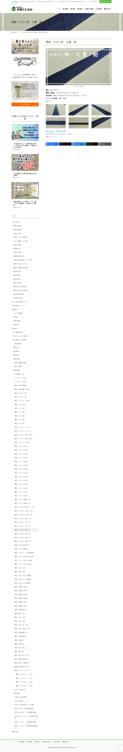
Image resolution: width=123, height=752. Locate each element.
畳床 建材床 (18, 366)
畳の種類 (14, 309)
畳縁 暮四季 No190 (21, 594)
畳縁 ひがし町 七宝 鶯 (22, 526)
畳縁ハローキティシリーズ (22, 670)
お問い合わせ (106, 1)
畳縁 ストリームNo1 (21, 446)
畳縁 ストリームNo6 (21, 492)
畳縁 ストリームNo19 (21, 476)
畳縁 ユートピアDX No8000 (24, 560)
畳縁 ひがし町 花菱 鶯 (22, 541)
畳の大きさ (16, 347)
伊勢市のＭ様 (17, 245)
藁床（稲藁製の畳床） (21, 362)
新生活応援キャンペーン (19, 305)
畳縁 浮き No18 (20, 621)
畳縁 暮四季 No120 (21, 587)
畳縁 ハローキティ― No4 (24, 685)
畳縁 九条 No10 (20, 568)
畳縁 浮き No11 (20, 617)
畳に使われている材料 (19, 340)
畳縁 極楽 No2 (20, 613)
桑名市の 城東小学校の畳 (20, 267)
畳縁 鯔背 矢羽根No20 (22, 663)
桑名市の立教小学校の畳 (20, 290)
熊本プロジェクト (51, 136)
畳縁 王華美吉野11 (20, 636)
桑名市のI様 (16, 275)
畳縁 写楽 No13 (20, 571)
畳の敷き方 (16, 351)
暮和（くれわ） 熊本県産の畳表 (24, 708)
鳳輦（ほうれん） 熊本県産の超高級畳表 (26, 727)
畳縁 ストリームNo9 (21, 495)
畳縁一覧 (49, 101)
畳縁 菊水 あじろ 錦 (22, 655)
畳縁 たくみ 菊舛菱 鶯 (22, 503)
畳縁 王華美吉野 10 (21, 632)
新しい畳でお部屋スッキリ (19, 301)
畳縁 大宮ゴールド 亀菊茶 (23, 575)
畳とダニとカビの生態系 (20, 336)
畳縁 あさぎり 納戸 (21, 393)
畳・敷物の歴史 (17, 332)
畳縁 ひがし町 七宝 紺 (22, 518)
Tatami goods (16, 222)
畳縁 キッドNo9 (20, 423)
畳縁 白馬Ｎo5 (19, 644)
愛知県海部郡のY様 (18, 256)
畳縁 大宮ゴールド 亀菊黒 (23, 579)
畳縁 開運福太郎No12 (21, 659)
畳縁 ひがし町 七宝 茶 (22, 522)
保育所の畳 (16, 248)
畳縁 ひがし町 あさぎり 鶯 (23, 514)
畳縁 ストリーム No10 (22, 442)
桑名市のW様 (17, 283)
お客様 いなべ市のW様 (20, 237)
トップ (14, 216)
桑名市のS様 (17, 279)
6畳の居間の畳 (17, 229)
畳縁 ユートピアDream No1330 (24, 556)
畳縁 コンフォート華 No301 (23, 435)
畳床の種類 (16, 359)
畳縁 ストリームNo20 (21, 484)
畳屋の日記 (15, 731)
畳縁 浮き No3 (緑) (21, 625)
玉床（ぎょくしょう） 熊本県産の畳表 (26, 717)
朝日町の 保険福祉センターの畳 (22, 260)
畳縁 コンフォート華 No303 (23, 438)
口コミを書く (25, 104)
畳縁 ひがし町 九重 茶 (22, 533)
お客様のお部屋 (16, 225)
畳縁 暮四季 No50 (21, 602)
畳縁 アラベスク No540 (22, 400)
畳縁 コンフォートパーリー (23, 427)
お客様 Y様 (17, 233)
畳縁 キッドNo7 (20, 416)
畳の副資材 (18, 343)
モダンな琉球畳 (17, 313)
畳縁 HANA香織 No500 (22, 389)
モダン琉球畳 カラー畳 (20, 241)
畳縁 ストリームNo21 (21, 488)
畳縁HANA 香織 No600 (21, 666)
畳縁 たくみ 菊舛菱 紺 (22, 499)
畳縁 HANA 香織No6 (21, 385)
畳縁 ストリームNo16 (21, 465)
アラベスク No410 (20, 378)
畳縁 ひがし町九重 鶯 (22, 545)
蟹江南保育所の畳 (18, 294)
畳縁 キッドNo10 (20, 404)
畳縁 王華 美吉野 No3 (22, 628)
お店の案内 (57, 741)
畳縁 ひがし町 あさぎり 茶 (24, 507)
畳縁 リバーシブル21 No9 (23, 564)
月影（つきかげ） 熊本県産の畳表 (25, 712)
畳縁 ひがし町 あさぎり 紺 (23, 511)
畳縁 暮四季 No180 (21, 590)
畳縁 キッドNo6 (20, 412)
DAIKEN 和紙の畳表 (21, 697)
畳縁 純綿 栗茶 (20, 647)
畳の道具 (15, 355)
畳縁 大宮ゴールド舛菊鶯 (22, 583)
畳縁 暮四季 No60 (21, 606)
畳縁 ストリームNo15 (21, 461)
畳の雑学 (14, 328)
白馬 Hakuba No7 (20, 689)
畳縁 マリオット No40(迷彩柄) (24, 552)
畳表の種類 (16, 693)
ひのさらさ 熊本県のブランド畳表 (24, 704)
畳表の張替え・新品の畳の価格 (56, 131)
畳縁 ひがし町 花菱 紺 (22, 537)
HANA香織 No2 (19, 374)
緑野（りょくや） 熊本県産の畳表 (25, 722)
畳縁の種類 (16, 370)
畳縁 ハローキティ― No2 (24, 678)
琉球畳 (15, 317)
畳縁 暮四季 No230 (21, 598)
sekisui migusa (19, 701)
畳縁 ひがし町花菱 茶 (22, 549)
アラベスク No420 (20, 381)
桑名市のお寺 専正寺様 (19, 286)
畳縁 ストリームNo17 (21, 469)
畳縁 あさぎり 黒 (20, 397)
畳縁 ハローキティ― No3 (24, 682)
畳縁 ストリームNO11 (21, 450)
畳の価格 (29, 741)
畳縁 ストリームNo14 (21, 457)
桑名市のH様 (17, 271)
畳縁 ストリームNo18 (21, 473)
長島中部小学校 (17, 298)
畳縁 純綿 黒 (19, 651)
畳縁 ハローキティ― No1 (24, 674)
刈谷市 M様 (17, 252)
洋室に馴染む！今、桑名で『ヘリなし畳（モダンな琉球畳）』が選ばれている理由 (24, 203)
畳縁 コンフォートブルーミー (23, 431)
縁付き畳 (15, 324)
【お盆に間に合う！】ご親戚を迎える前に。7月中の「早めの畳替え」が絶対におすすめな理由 (25, 145)
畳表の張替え (17, 321)
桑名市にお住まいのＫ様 (20, 263)
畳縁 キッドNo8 (20, 419)
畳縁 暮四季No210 (20, 609)
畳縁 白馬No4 (19, 640)
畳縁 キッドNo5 (20, 408)
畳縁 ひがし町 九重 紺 (22, 530)
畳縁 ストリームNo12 (21, 454)
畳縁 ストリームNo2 (21, 480)
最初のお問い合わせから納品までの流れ (59, 134)
